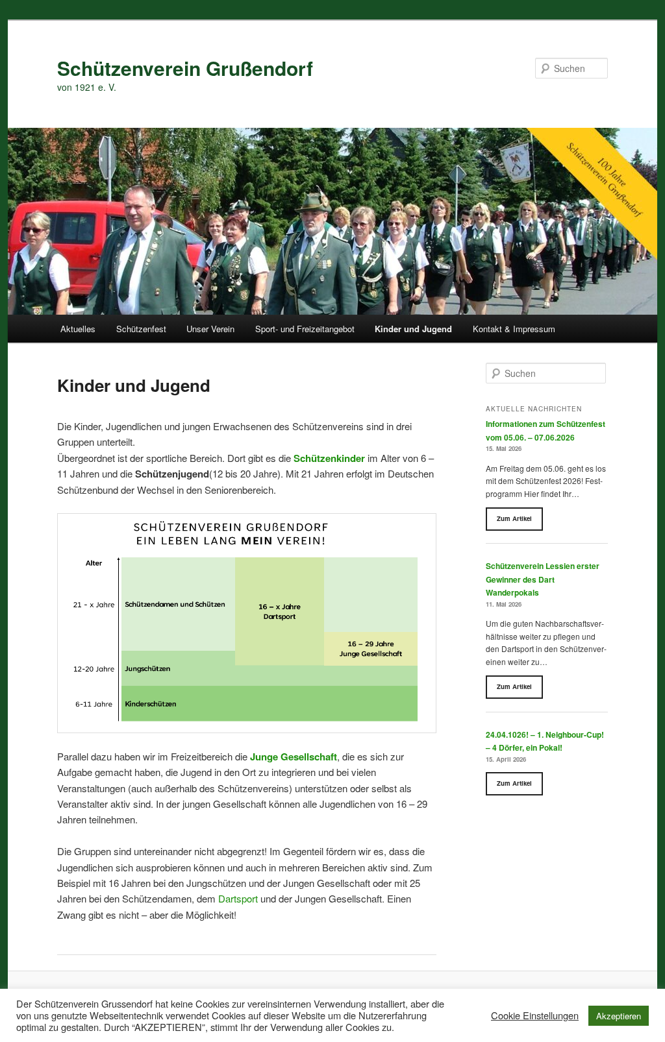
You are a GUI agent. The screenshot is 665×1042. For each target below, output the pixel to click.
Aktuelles (77, 328)
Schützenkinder (329, 458)
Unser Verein (210, 328)
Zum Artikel (514, 518)
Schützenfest (141, 328)
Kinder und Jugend (413, 328)
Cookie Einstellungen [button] (535, 1015)
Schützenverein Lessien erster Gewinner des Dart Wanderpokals (542, 579)
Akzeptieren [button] (618, 1016)
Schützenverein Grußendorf (185, 68)
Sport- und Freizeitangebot (305, 328)
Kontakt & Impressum (514, 328)
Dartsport (238, 898)
